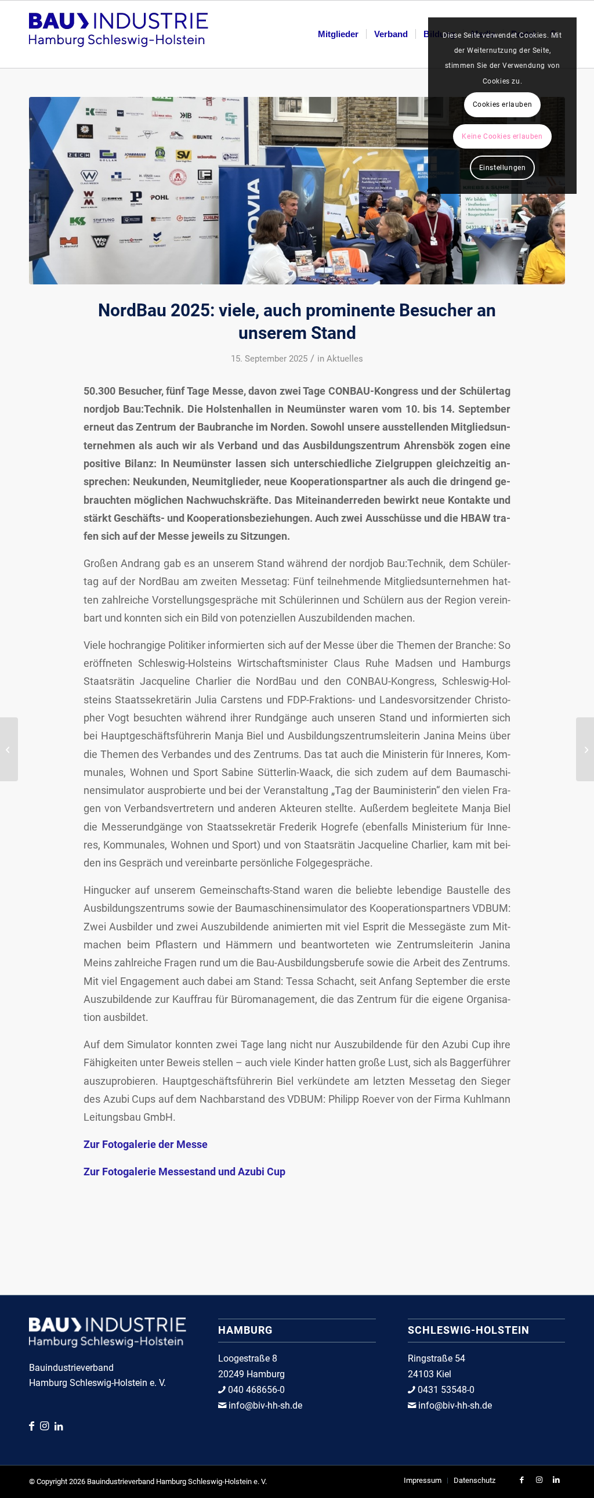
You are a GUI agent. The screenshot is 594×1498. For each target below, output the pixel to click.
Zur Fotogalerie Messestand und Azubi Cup (184, 1171)
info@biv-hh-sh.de (264, 1405)
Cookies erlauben (503, 104)
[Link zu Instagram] (47, 1426)
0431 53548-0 (445, 1389)
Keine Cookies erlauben (502, 136)
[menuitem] (338, 34)
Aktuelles (345, 358)
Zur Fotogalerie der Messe (146, 1144)
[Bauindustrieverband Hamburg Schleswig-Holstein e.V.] (118, 34)
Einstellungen (502, 168)
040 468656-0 (255, 1389)
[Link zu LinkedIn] (59, 1426)
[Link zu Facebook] (34, 1426)
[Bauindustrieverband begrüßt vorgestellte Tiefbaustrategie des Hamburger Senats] (585, 749)
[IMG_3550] (297, 190)
